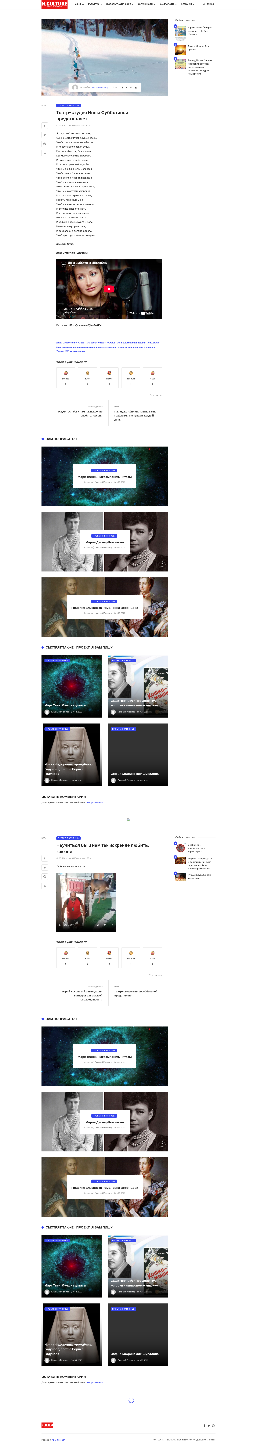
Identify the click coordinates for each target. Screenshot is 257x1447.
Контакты (158, 1440)
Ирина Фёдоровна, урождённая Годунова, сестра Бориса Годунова (68, 769)
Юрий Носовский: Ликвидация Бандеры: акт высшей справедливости (82, 995)
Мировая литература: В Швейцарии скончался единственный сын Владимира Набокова (200, 863)
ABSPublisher (58, 1440)
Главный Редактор (99, 87)
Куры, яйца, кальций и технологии (199, 876)
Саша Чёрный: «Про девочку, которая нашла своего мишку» (134, 703)
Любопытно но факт (118, 4)
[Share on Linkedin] (44, 153)
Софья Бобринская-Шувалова (135, 774)
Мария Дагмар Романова (105, 542)
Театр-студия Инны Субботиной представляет (136, 993)
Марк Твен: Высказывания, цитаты (105, 477)
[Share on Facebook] (44, 126)
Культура (93, 4)
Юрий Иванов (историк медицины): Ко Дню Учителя (200, 31)
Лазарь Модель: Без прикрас (198, 48)
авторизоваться (95, 802)
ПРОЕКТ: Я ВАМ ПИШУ (68, 105)
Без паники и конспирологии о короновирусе (196, 848)
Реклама (170, 1440)
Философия (167, 4)
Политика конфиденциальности (196, 1440)
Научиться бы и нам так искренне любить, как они (80, 413)
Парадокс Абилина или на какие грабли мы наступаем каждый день (135, 415)
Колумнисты (145, 4)
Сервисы (186, 4)
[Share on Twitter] (44, 135)
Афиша (79, 4)
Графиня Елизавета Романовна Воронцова (104, 608)
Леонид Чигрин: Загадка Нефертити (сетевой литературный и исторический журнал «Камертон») (200, 67)
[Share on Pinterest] (44, 144)
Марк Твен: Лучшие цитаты (65, 705)
